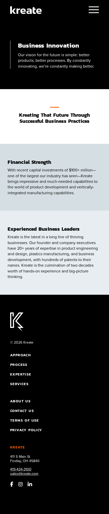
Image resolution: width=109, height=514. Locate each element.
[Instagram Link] (20, 485)
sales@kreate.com (24, 473)
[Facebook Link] (11, 485)
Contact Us (22, 410)
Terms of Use (24, 420)
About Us (20, 401)
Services (19, 383)
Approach (20, 355)
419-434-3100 (20, 469)
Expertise (20, 374)
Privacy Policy (26, 429)
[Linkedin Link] (30, 485)
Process (19, 364)
